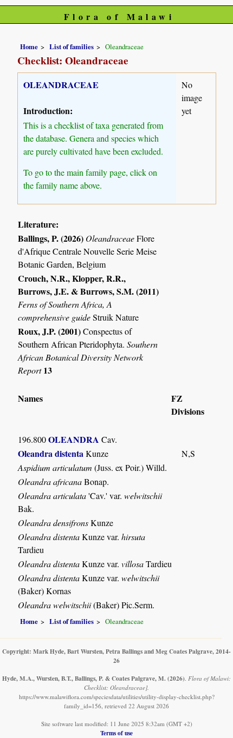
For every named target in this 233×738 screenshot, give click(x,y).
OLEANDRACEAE (61, 84)
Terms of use (116, 732)
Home (29, 46)
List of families (71, 46)
